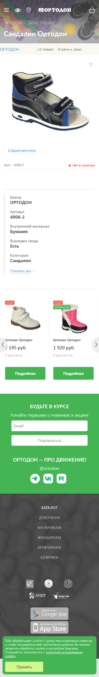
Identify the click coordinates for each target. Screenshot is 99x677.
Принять (24, 666)
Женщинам (49, 537)
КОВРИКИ (49, 557)
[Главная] (7, 22)
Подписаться (49, 440)
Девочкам (49, 517)
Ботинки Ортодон (18, 340)
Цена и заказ (71, 49)
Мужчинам (49, 547)
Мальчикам (50, 527)
